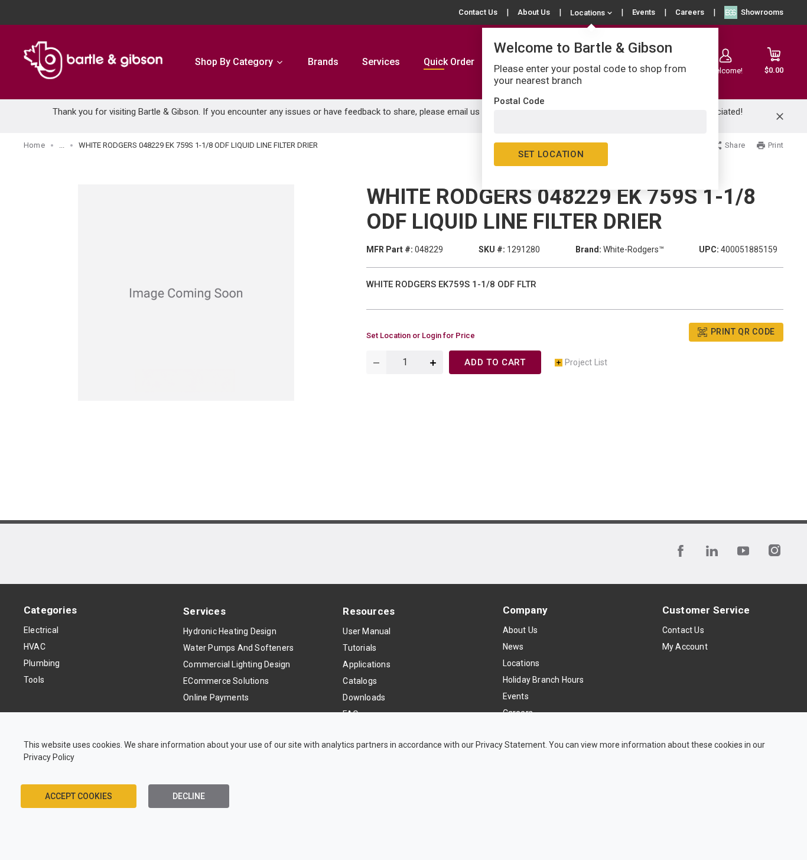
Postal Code (519, 101)
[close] (779, 116)
